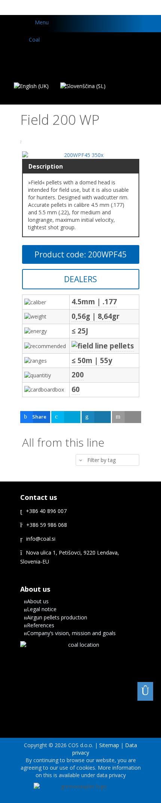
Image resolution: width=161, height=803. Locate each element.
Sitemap (110, 745)
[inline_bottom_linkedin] (96, 417)
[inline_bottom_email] (126, 417)
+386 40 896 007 (46, 510)
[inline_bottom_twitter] (65, 417)
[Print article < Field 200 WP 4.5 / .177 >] (22, 142)
